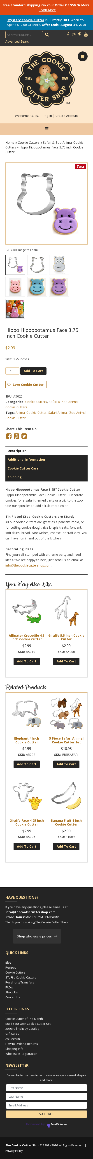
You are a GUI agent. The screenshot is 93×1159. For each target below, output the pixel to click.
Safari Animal (57, 412)
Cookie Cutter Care (23, 468)
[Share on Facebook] (9, 436)
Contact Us (12, 997)
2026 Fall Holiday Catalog (22, 1029)
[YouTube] (86, 34)
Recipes (10, 967)
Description (17, 451)
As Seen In (12, 1039)
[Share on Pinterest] (16, 436)
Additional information (26, 459)
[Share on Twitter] (24, 436)
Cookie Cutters (29, 142)
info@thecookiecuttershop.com (28, 565)
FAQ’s (9, 987)
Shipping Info (14, 1049)
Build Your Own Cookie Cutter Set (28, 1024)
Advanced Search (17, 41)
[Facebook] (68, 34)
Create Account (67, 115)
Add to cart (33, 371)
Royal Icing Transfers (19, 982)
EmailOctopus (59, 1124)
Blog (8, 962)
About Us (11, 992)
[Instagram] (73, 34)
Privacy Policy (14, 1151)
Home (9, 142)
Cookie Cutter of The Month (24, 1019)
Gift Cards (12, 1034)
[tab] (46, 450)
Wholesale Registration (21, 1054)
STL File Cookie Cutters (20, 977)
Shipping (15, 477)
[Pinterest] (79, 34)
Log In (47, 115)
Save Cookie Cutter (28, 384)
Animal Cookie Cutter (31, 412)
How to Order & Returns (21, 1044)
